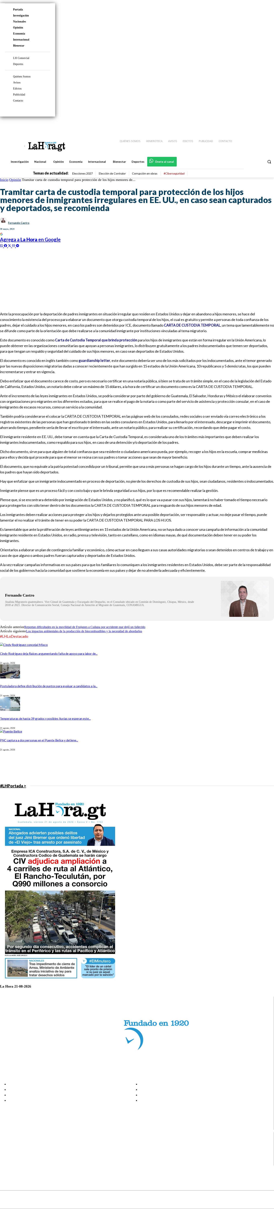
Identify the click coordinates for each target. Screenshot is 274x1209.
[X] (6, 1157)
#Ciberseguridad (174, 173)
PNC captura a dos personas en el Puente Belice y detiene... (39, 740)
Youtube (17, 1163)
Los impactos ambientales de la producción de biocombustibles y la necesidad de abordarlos (84, 631)
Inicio (4, 180)
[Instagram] (245, 125)
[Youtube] (266, 125)
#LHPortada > (13, 785)
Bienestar (18, 45)
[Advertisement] (120, 279)
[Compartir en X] (10, 245)
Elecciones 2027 (82, 173)
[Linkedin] (252, 125)
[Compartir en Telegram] (17, 245)
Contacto (18, 100)
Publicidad (19, 94)
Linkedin (17, 1152)
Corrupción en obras (144, 173)
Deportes (18, 64)
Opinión (18, 27)
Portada (18, 9)
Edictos (17, 88)
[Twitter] (259, 125)
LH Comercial (21, 58)
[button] (269, 161)
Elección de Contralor (112, 173)
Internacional (21, 39)
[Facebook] (238, 125)
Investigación (21, 15)
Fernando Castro (18, 222)
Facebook (18, 1142)
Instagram (19, 1147)
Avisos (16, 82)
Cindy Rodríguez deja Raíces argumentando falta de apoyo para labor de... (48, 653)
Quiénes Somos (21, 76)
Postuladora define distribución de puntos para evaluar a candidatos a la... (48, 686)
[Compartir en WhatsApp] (2, 245)
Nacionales (19, 21)
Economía (19, 33)
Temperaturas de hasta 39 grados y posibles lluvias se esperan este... (45, 718)
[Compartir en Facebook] (6, 245)
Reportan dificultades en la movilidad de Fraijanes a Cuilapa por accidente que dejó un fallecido (84, 627)
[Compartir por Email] (14, 245)
